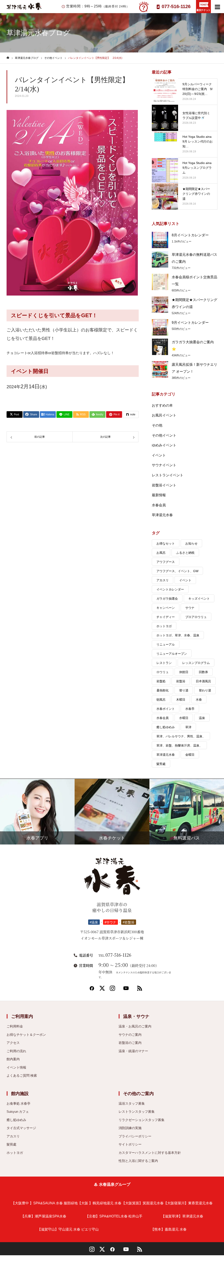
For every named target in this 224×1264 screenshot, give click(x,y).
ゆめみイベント (164, 445)
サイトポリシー (130, 1144)
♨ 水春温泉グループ (112, 1184)
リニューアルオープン (171, 653)
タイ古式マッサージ (21, 1128)
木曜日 (180, 699)
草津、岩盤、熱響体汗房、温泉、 (179, 745)
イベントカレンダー (170, 589)
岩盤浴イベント (164, 485)
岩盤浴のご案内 (130, 1043)
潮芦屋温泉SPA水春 (43, 1216)
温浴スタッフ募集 (132, 1103)
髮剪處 (161, 764)
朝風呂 (161, 699)
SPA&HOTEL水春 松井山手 (113, 1216)
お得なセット (165, 543)
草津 (188, 727)
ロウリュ (162, 672)
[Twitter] (102, 989)
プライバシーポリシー (135, 1136)
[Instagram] (112, 989)
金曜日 (189, 754)
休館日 (183, 672)
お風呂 (161, 552)
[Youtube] (126, 989)
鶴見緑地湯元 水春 (99, 1203)
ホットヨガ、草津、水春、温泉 (177, 635)
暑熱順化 (162, 690)
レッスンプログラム (196, 663)
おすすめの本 (162, 405)
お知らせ (191, 543)
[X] (102, 1251)
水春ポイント (165, 708)
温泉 (202, 718)
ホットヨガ (164, 626)
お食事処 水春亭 (18, 1103)
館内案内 (13, 1059)
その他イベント (164, 435)
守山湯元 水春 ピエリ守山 (68, 1229)
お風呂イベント (164, 415)
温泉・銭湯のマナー (133, 1051)
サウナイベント (164, 465)
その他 (157, 425)
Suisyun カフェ (18, 1111)
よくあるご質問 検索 (22, 1075)
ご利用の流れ (16, 1051)
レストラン (164, 663)
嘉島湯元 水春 (169, 1229)
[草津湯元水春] (112, 878)
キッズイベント (199, 598)
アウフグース (165, 562)
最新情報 (159, 495)
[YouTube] (126, 1251)
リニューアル (165, 644)
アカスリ (162, 580)
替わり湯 (205, 690)
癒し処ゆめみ (165, 727)
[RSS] (139, 989)
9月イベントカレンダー (190, 322)
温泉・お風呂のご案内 (135, 1026)
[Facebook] (92, 989)
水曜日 (183, 718)
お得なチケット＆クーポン (26, 1034)
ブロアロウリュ (196, 617)
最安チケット (203, 10)
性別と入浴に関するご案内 (138, 1161)
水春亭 (189, 708)
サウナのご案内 (130, 1034)
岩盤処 (161, 681)
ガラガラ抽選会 (167, 598)
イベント (159, 455)
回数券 (203, 672)
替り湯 (183, 690)
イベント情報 (16, 1067)
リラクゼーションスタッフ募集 (141, 1120)
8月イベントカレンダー (190, 235)
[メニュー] (217, 6)
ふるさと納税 (185, 552)
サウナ (189, 607)
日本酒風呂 (203, 681)
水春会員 (159, 505)
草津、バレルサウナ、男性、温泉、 (180, 736)
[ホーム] (8, 57)
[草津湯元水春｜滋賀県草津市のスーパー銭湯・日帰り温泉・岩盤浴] (24, 9)
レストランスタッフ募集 (137, 1111)
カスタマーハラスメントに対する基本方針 (150, 1152)
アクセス (13, 1043)
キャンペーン (165, 607)
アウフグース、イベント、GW (177, 571)
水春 (199, 699)
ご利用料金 (15, 1026)
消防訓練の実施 (130, 1128)
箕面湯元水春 (143, 1203)
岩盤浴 (180, 681)
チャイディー (165, 617)
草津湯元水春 (162, 515)
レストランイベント (167, 475)
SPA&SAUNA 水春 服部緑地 (44, 1203)
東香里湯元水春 (188, 1203)
